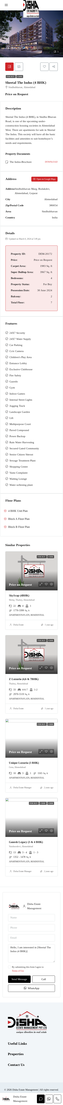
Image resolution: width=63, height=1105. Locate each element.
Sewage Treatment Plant (22, 460)
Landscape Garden (19, 412)
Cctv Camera (16, 351)
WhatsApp (33, 988)
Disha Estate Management (24, 787)
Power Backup (17, 436)
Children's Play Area (20, 357)
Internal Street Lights (20, 399)
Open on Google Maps (46, 179)
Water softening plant (21, 485)
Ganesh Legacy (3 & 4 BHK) (26, 842)
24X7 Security (17, 333)
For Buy (11, 76)
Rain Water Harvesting (21, 442)
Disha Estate (18, 625)
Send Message (19, 979)
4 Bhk (19, 76)
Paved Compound (19, 430)
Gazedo (13, 381)
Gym (12, 387)
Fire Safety (15, 375)
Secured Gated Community (24, 448)
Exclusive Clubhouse (21, 369)
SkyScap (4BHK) (19, 595)
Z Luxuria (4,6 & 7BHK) (23, 679)
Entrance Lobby (18, 363)
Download (51, 162)
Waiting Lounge (18, 478)
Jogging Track (17, 405)
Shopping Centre (18, 466)
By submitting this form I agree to (28, 969)
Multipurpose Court (20, 424)
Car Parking (15, 345)
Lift (11, 418)
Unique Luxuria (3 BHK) (24, 762)
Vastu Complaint (18, 472)
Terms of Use (18, 970)
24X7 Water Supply (20, 339)
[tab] (9, 67)
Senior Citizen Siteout (21, 454)
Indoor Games (17, 393)
